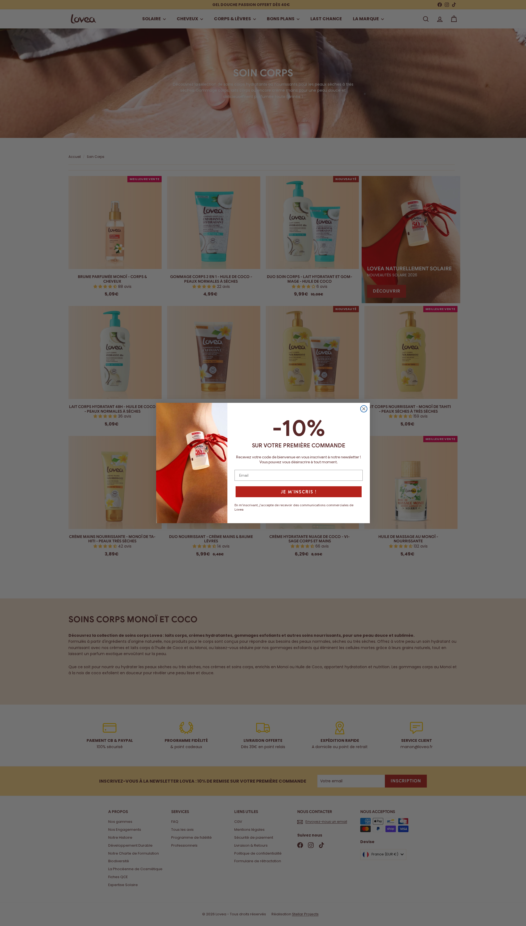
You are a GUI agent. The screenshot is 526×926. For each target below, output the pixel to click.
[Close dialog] (364, 409)
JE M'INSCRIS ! (299, 492)
